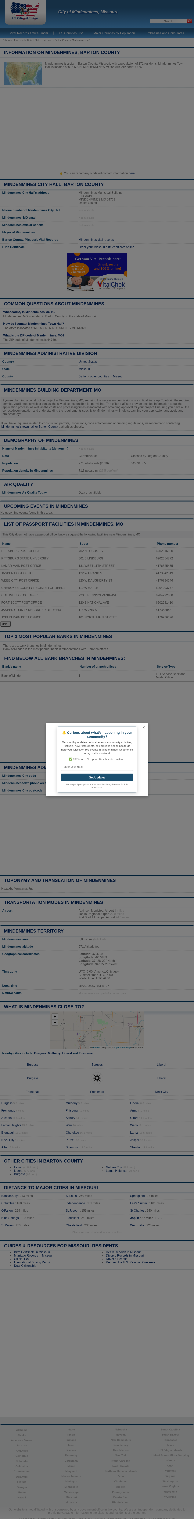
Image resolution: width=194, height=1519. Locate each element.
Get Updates (97, 777)
